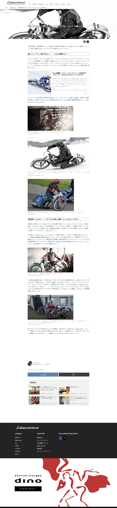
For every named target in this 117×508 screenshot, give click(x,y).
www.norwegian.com (33, 133)
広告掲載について (42, 443)
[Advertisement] (40, 347)
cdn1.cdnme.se (32, 214)
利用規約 (39, 448)
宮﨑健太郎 (36, 32)
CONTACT (28, 489)
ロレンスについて (42, 440)
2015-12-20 (36, 30)
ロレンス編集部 (45, 32)
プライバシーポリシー (44, 451)
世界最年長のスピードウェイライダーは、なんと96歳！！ (55, 26)
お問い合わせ (41, 446)
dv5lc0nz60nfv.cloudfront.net (35, 175)
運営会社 (39, 437)
